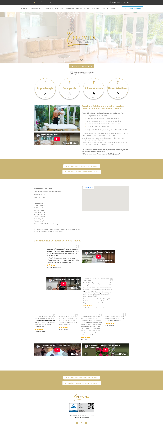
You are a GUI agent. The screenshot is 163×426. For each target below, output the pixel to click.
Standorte (47, 8)
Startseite (24, 8)
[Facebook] (77, 423)
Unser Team (59, 8)
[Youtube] (86, 423)
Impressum (77, 417)
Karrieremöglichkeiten (74, 8)
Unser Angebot (36, 8)
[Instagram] (81, 423)
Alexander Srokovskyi (91, 8)
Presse (104, 8)
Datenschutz (85, 417)
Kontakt (113, 8)
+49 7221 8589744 (44, 224)
